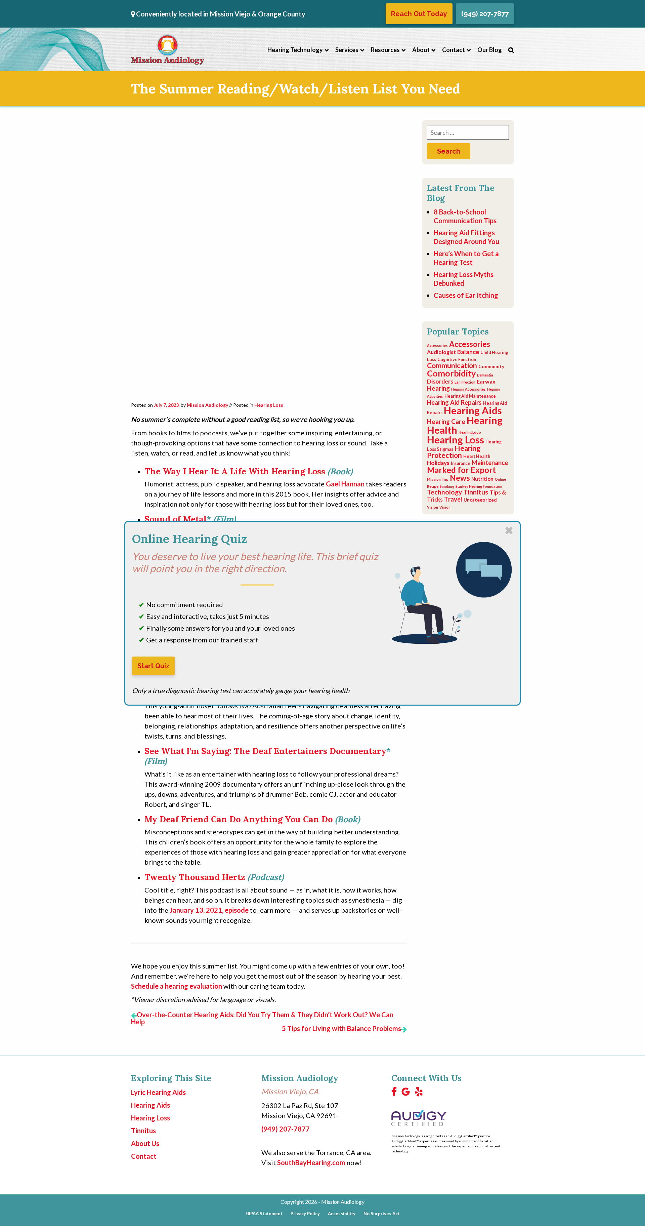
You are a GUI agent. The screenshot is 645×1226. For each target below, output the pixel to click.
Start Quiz (153, 666)
